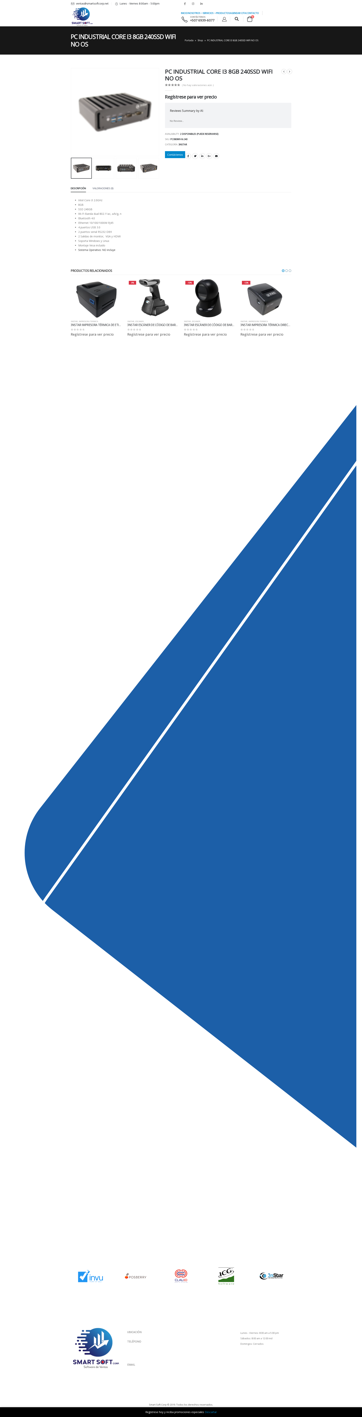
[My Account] (224, 19)
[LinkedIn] (201, 3)
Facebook (188, 156)
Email (216, 156)
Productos (223, 13)
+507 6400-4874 (146, 1349)
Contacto (252, 13)
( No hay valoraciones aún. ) (198, 85)
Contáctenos (175, 154)
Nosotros (194, 13)
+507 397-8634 (145, 1353)
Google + (209, 156)
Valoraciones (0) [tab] (103, 188)
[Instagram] (193, 3)
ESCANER (139, 321)
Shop (200, 40)
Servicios (208, 13)
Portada (189, 40)
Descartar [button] (211, 1412)
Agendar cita (238, 13)
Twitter (195, 156)
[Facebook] (184, 3)
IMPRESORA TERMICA (88, 321)
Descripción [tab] (78, 188)
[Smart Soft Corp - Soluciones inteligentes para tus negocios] (82, 16)
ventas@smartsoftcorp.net (143, 1368)
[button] (283, 270)
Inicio (184, 13)
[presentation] (71, 112)
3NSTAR (183, 144)
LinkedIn (202, 156)
